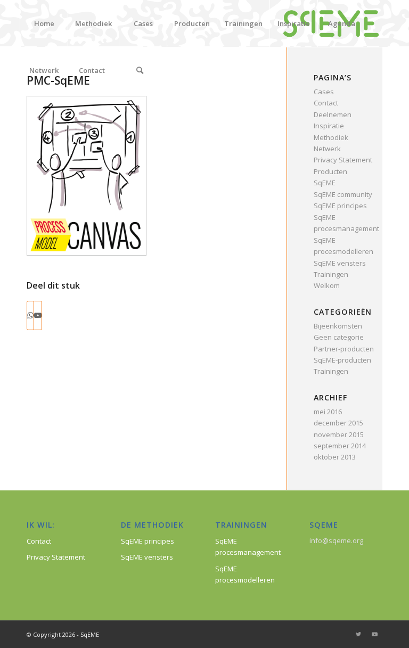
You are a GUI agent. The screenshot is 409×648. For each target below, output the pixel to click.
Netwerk (327, 148)
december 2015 (338, 423)
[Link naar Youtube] (38, 315)
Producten (330, 171)
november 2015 (339, 434)
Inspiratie (329, 125)
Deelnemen (332, 114)
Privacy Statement (343, 160)
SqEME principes (340, 205)
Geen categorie (339, 337)
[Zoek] (139, 70)
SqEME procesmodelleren (245, 574)
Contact (326, 103)
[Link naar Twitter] (358, 634)
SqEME (325, 182)
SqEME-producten (342, 360)
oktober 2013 (335, 457)
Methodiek (331, 137)
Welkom (327, 285)
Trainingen (331, 274)
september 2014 (340, 445)
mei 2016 (328, 411)
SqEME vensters (340, 263)
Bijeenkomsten (338, 326)
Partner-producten (344, 349)
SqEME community (343, 194)
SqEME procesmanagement (248, 546)
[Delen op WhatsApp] (30, 315)
